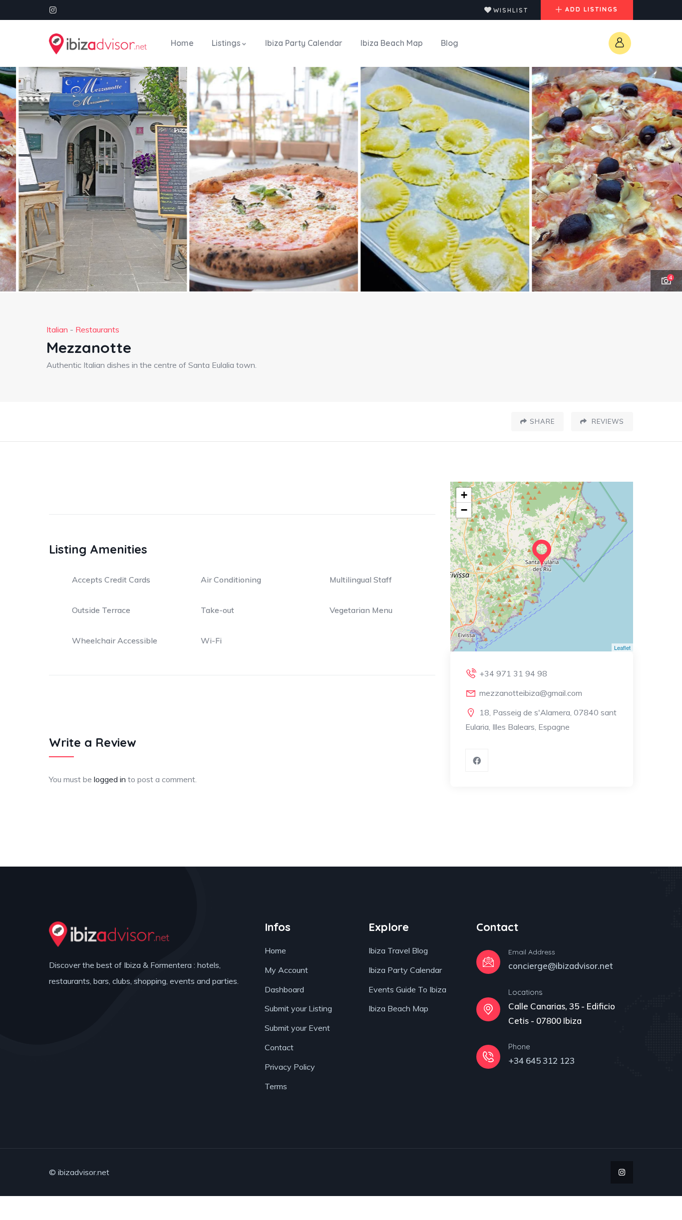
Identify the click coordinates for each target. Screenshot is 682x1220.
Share (542, 421)
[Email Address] (488, 962)
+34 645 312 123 (541, 1060)
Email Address (531, 951)
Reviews (607, 421)
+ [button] (464, 495)
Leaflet (622, 647)
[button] (663, 180)
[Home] (98, 43)
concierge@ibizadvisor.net (560, 965)
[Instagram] (53, 10)
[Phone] (488, 1057)
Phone (519, 1046)
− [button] (464, 510)
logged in (110, 779)
